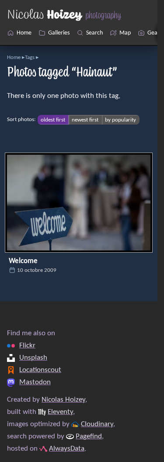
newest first (85, 119)
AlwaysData (66, 448)
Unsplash (33, 357)
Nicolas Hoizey (63, 399)
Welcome (23, 261)
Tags (30, 57)
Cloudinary (97, 424)
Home (14, 57)
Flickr (27, 345)
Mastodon (35, 382)
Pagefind (89, 436)
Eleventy (60, 412)
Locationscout (40, 370)
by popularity (120, 119)
